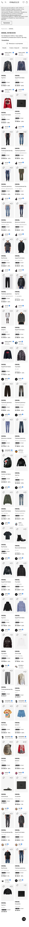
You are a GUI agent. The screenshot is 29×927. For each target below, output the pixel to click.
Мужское (4, 28)
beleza (6, 772)
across (20, 89)
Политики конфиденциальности (11, 15)
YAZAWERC (8, 450)
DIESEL (3, 75)
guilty (6, 378)
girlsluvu (21, 450)
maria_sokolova (8, 52)
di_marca (21, 665)
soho (20, 341)
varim (20, 522)
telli (6, 808)
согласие (4, 18)
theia (6, 665)
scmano (7, 880)
